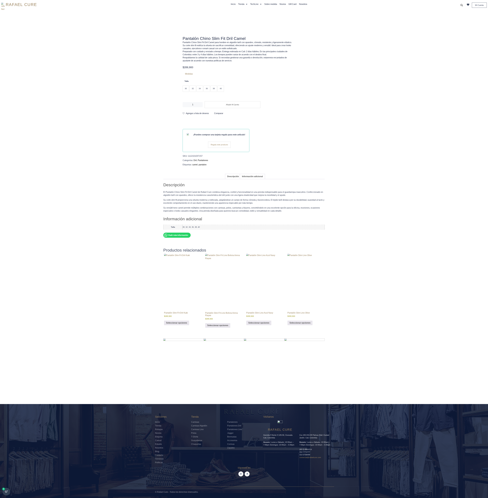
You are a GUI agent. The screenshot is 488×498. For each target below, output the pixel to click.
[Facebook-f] (247, 473)
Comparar (218, 113)
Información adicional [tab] (252, 176)
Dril (195, 160)
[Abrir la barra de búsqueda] (461, 5)
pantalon (203, 165)
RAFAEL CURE (21, 4)
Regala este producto (219, 145)
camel (195, 165)
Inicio (233, 4)
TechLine (254, 4)
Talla (187, 81)
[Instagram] (240, 473)
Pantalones (203, 160)
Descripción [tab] (233, 176)
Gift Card (292, 4)
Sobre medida (270, 4)
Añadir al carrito (232, 105)
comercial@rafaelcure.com (310, 457)
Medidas (189, 74)
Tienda (241, 4)
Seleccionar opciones (176, 323)
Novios (283, 4)
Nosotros (303, 4)
